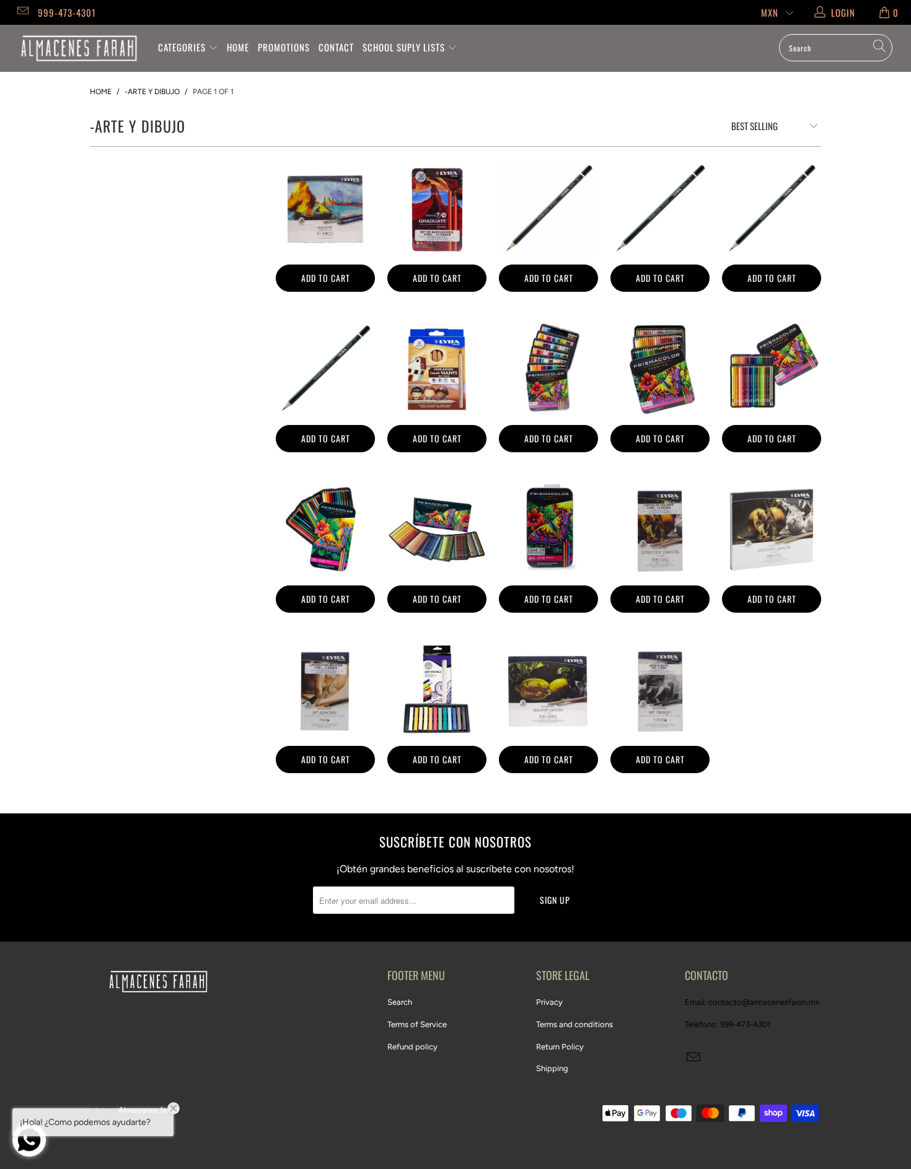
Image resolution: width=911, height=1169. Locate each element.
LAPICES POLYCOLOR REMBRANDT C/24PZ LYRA (771, 529)
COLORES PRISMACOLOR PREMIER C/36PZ (325, 529)
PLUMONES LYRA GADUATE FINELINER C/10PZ (436, 208)
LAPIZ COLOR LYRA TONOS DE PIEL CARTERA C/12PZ (436, 369)
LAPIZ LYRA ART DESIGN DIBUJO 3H (771, 208)
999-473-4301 (67, 12)
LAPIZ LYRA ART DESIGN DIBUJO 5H (548, 208)
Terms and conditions (574, 1024)
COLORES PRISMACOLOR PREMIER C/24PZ (548, 529)
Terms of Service (417, 1024)
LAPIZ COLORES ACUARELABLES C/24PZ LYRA (548, 690)
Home (238, 47)
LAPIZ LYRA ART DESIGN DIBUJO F (325, 369)
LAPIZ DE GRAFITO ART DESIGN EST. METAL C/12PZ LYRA (660, 690)
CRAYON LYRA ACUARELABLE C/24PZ (325, 208)
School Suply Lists (405, 47)
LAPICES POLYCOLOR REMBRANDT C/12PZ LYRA (660, 529)
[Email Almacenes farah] (22, 12)
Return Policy (560, 1046)
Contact (336, 47)
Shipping (552, 1068)
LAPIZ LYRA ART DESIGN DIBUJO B (660, 208)
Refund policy (412, 1046)
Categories (183, 47)
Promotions (284, 47)
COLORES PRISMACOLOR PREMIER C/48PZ (771, 369)
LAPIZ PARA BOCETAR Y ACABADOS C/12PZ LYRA (325, 690)
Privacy (549, 1002)
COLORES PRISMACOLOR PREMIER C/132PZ (548, 369)
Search (399, 1002)
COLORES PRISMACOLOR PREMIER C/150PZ (436, 529)
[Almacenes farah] (79, 48)
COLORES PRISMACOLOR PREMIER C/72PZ (660, 369)
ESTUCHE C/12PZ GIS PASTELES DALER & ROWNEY (436, 690)
